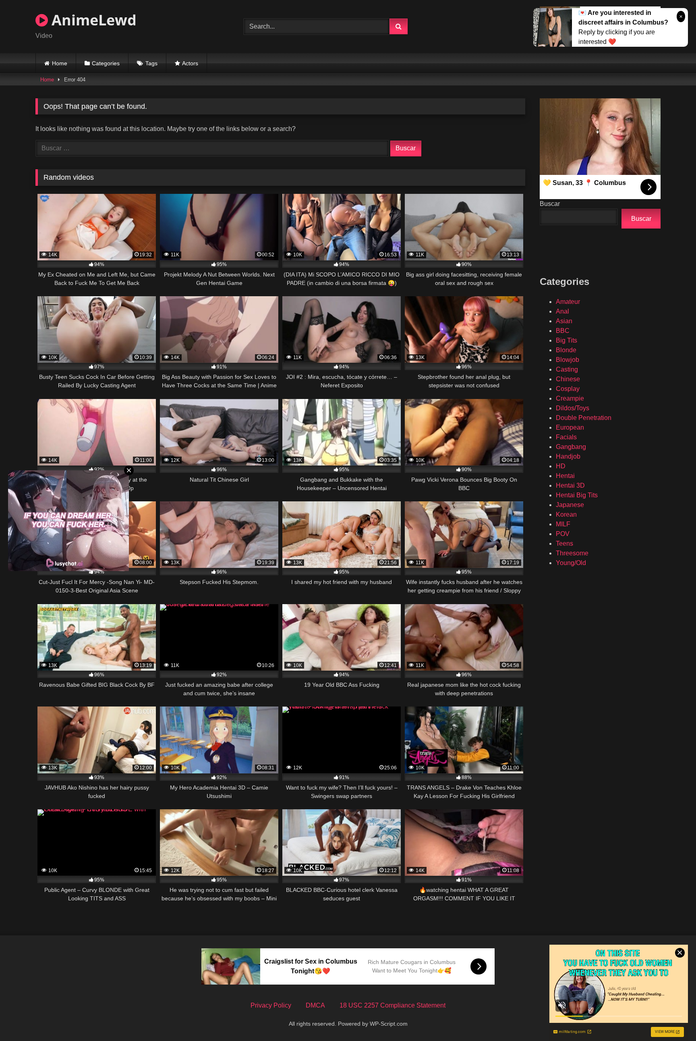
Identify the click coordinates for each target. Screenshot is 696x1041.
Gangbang (571, 446)
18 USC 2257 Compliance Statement (392, 1005)
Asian (564, 321)
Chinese (568, 379)
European (570, 427)
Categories (106, 63)
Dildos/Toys (572, 408)
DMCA (315, 1005)
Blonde (566, 350)
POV (563, 533)
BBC (563, 330)
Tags (151, 63)
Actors (190, 63)
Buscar (550, 203)
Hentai (565, 475)
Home (59, 63)
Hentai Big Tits (577, 495)
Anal (562, 311)
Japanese (570, 504)
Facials (566, 437)
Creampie (570, 398)
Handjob (568, 456)
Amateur (568, 301)
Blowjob (567, 359)
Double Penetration (583, 417)
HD (561, 466)
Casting (567, 369)
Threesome (572, 553)
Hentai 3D (570, 485)
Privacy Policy (271, 1005)
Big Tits (566, 340)
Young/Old (571, 562)
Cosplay (568, 388)
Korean (566, 514)
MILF (563, 524)
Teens (564, 543)
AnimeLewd (92, 20)
